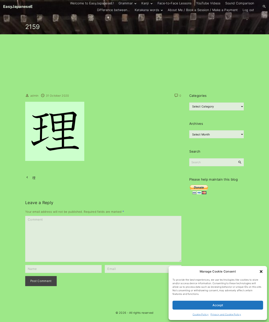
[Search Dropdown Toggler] (264, 6)
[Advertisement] (134, 63)
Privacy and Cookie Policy (226, 314)
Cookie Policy (201, 314)
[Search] (240, 162)
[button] (261, 271)
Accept (217, 305)
